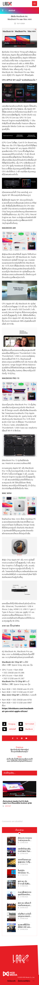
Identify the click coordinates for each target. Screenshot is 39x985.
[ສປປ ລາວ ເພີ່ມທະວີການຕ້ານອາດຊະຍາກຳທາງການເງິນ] (11, 906)
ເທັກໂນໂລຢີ (12, 729)
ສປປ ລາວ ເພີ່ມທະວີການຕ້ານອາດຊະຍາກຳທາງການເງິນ (25, 905)
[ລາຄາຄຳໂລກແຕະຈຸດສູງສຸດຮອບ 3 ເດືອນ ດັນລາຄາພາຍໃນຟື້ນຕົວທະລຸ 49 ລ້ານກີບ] (11, 862)
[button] (34, 3)
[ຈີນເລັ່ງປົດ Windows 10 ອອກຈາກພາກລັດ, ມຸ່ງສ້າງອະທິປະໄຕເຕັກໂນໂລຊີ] (11, 873)
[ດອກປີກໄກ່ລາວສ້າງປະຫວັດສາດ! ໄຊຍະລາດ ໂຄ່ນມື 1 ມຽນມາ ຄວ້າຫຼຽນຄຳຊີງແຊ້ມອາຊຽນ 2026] (11, 852)
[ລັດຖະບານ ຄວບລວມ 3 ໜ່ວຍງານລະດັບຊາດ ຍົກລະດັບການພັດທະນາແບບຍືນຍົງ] (11, 841)
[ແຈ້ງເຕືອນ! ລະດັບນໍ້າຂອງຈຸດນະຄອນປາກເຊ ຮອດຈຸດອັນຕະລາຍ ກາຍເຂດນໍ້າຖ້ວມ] (11, 917)
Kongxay (11, 724)
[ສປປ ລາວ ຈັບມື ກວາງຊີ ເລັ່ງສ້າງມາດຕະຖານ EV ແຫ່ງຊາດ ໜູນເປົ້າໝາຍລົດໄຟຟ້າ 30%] (11, 884)
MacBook (29, 729)
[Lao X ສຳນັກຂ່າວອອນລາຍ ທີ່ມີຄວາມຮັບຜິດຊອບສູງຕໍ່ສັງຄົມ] (7, 3)
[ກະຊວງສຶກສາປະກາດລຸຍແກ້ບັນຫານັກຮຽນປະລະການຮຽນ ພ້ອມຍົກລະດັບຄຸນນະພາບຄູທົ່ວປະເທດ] (11, 895)
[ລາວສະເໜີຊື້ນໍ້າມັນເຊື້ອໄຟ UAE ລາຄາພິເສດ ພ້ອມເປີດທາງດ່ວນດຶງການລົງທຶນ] (11, 927)
